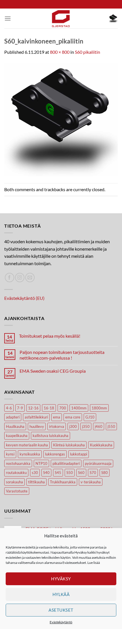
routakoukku (16, 472)
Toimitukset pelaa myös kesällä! (49, 336)
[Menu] (7, 18)
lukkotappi (78, 454)
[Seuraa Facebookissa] (9, 277)
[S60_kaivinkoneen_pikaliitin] (61, 118)
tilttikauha (36, 482)
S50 (69, 472)
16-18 (49, 408)
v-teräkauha (91, 482)
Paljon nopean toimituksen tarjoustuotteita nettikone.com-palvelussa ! (62, 354)
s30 (35, 472)
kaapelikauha (17, 435)
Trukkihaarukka (62, 482)
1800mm (99, 408)
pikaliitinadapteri (66, 463)
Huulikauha (15, 426)
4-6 (9, 408)
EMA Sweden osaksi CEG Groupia (53, 371)
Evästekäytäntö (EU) (24, 298)
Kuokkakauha (101, 445)
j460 (98, 426)
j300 (73, 426)
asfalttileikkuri (36, 417)
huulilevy (37, 426)
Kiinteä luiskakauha (69, 445)
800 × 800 (60, 52)
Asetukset (61, 609)
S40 (46, 472)
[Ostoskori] (113, 18)
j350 (86, 426)
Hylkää (61, 594)
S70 (93, 472)
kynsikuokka (30, 454)
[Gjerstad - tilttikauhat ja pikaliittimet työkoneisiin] (61, 18)
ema (56, 417)
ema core (72, 417)
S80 (104, 472)
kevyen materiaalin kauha (27, 445)
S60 (81, 472)
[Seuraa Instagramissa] (19, 277)
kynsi (10, 454)
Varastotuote (17, 491)
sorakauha (14, 482)
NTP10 (41, 463)
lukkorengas (55, 454)
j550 (111, 426)
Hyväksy (61, 578)
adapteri (13, 417)
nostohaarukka (18, 463)
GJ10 (89, 417)
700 (62, 408)
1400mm (79, 408)
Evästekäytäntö (61, 622)
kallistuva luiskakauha (50, 435)
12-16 (33, 408)
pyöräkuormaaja (98, 463)
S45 (58, 472)
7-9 (20, 408)
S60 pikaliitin (87, 52)
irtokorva (56, 426)
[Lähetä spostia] (30, 277)
